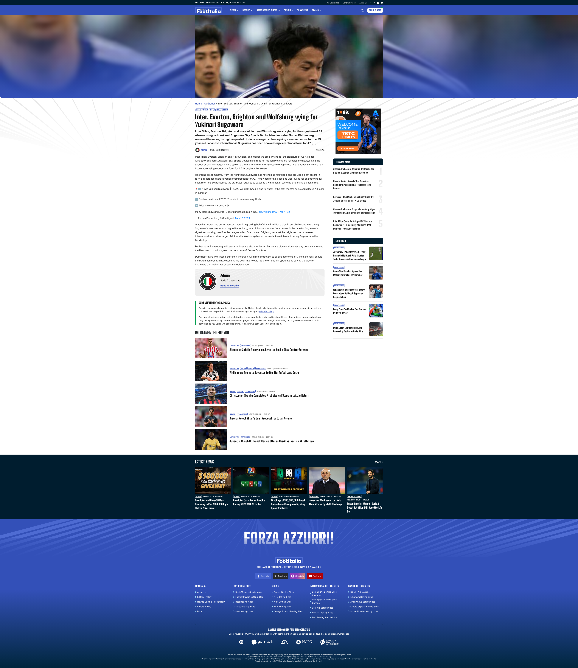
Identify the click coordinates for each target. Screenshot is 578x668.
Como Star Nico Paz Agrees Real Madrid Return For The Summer (347, 273)
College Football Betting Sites (288, 611)
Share (319, 149)
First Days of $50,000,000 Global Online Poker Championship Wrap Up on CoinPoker (288, 504)
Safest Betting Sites (245, 606)
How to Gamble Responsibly (211, 601)
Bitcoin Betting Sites (360, 592)
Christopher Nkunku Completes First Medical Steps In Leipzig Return (269, 395)
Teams (315, 10)
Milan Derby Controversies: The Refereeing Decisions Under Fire (348, 329)
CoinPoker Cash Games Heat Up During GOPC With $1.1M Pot (249, 502)
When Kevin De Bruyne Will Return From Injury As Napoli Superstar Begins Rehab (349, 293)
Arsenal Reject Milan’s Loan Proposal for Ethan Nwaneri (262, 418)
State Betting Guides (267, 10)
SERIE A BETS (375, 10)
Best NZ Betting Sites (322, 607)
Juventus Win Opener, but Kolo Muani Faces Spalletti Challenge (325, 502)
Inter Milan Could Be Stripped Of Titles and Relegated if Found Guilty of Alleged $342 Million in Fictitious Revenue (352, 225)
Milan (243, 368)
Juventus (234, 345)
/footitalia (265, 576)
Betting (246, 10)
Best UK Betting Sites (322, 612)
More (378, 461)
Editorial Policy (349, 3)
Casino (287, 10)
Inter (212, 110)
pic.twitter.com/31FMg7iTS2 (274, 211)
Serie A (251, 368)
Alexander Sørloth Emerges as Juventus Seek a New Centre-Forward (269, 349)
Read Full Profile (229, 285)
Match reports (354, 496)
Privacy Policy (204, 606)
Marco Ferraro (284, 496)
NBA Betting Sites (282, 601)
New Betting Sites (244, 611)
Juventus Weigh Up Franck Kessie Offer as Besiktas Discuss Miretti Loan (272, 441)
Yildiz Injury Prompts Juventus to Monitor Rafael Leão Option (265, 372)
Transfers (302, 10)
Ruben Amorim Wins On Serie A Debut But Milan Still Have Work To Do (364, 507)
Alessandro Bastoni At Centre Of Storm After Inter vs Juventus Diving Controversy (353, 171)
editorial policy (266, 311)
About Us (363, 3)
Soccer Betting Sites (284, 592)
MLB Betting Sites (282, 606)
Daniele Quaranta (258, 346)
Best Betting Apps (244, 601)
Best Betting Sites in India (324, 617)
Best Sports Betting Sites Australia (324, 593)
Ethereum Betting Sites (361, 597)
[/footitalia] (371, 3)
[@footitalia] (374, 3)
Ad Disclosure (333, 3)
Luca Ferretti (261, 391)
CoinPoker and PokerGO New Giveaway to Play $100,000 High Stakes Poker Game (211, 504)
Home (198, 103)
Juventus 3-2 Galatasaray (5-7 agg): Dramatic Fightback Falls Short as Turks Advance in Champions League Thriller (350, 255)
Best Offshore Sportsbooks (248, 592)
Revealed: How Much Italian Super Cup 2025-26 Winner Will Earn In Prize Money (354, 199)
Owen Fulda (207, 496)
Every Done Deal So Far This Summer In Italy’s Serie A (350, 311)
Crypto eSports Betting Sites (364, 606)
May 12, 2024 (242, 218)
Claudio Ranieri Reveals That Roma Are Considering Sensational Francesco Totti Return (352, 185)
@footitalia (282, 576)
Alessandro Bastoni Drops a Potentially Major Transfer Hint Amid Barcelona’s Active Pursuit (354, 211)
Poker (198, 496)
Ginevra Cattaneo (258, 437)
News (233, 10)
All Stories (209, 103)
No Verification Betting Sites (364, 611)
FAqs (199, 611)
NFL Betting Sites (282, 597)
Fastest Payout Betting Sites (249, 597)
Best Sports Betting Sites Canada (324, 601)
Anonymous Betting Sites (362, 601)
